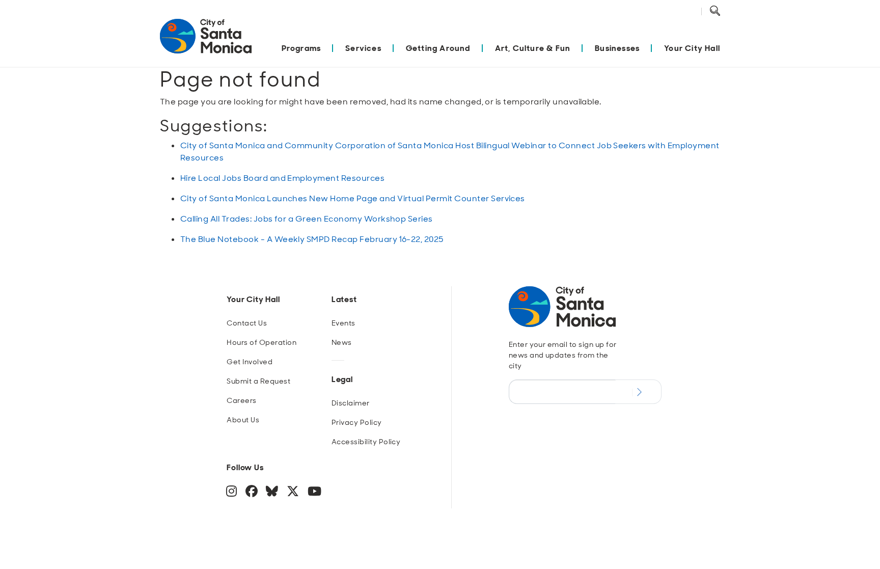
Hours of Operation (261, 342)
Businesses (617, 48)
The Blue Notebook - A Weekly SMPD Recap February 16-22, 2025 (312, 239)
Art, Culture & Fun (533, 48)
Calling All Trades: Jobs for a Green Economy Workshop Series (306, 218)
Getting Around (438, 48)
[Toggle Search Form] (715, 11)
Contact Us (247, 323)
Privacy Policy (357, 422)
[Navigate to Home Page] (206, 41)
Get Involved (249, 361)
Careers (241, 400)
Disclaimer (351, 403)
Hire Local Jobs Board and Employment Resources (282, 178)
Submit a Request (258, 381)
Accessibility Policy (366, 441)
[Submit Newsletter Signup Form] (638, 392)
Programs (301, 48)
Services (363, 48)
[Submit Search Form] (722, 23)
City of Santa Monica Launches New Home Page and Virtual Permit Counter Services (352, 198)
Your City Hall (692, 48)
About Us (243, 419)
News (342, 342)
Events (343, 323)
